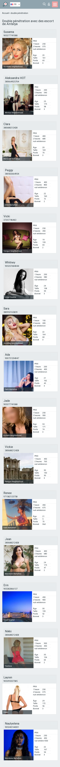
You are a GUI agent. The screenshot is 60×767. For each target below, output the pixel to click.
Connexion (49, 3)
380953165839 (10, 312)
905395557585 (10, 681)
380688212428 (10, 127)
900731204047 (12, 358)
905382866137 (10, 589)
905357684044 (12, 266)
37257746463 (9, 220)
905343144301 (12, 727)
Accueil (5, 13)
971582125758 (10, 496)
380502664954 (12, 174)
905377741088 (10, 35)
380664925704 (12, 81)
